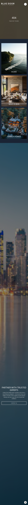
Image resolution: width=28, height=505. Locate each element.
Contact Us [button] (14, 403)
